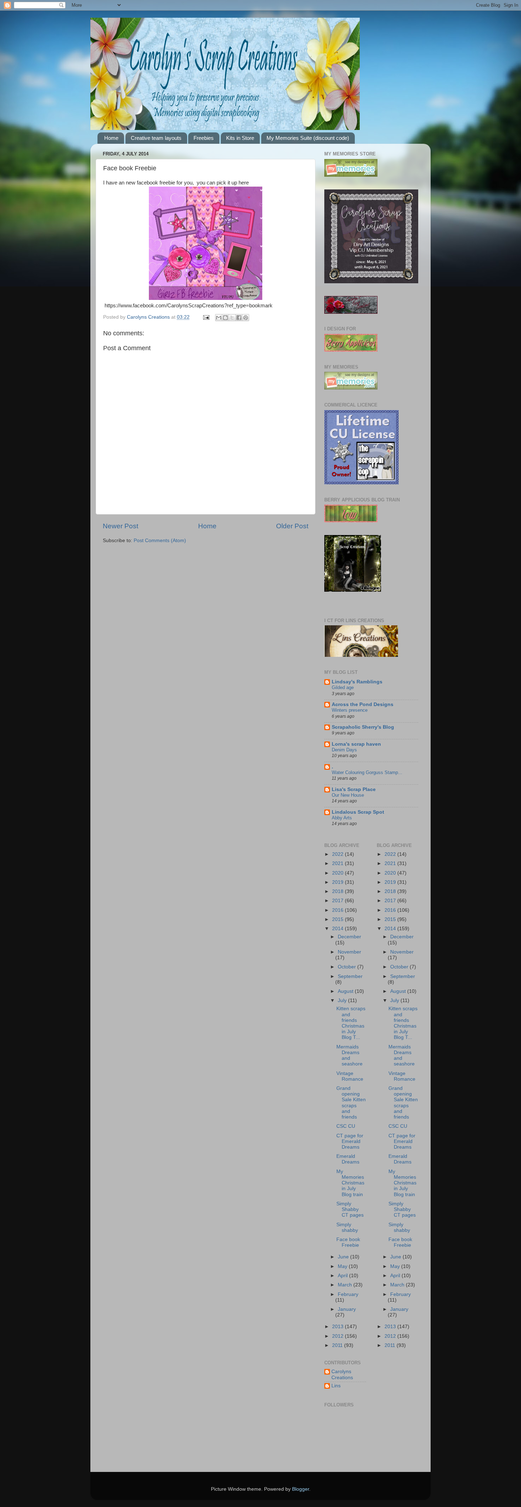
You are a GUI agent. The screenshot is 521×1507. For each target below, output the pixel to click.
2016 (338, 910)
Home (111, 138)
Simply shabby (347, 1227)
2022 (338, 854)
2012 (338, 1336)
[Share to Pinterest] (245, 317)
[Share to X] (232, 317)
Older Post (292, 526)
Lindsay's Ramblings (357, 681)
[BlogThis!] (225, 317)
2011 (338, 1345)
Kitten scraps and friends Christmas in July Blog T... (350, 1023)
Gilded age (343, 687)
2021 (338, 863)
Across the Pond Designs (362, 704)
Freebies (204, 138)
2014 (338, 928)
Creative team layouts (156, 138)
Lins (336, 1385)
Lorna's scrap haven (356, 744)
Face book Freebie (348, 1242)
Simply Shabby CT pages (350, 1209)
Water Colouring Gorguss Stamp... (367, 772)
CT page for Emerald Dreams (349, 1141)
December (349, 936)
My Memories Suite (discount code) (308, 138)
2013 (338, 1326)
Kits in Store (240, 138)
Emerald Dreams (347, 1159)
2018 (338, 891)
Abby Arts (342, 817)
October (347, 966)
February (348, 1294)
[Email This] (218, 317)
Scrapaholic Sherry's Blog (363, 727)
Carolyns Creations (342, 1374)
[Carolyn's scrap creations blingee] (352, 590)
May (343, 1266)
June (344, 1256)
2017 (338, 900)
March (345, 1284)
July (343, 1000)
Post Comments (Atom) (160, 540)
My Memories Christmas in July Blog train (350, 1183)
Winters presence (350, 710)
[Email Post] (206, 317)
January (347, 1309)
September (350, 976)
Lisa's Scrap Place (354, 789)
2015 (338, 919)
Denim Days (344, 749)
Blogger (300, 1489)
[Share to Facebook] (238, 317)
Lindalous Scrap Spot (358, 812)
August (346, 991)
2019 (338, 882)
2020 (338, 873)
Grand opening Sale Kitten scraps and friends (351, 1103)
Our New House (348, 795)
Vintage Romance (349, 1076)
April (343, 1275)
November (349, 952)
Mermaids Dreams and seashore (349, 1055)
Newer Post (120, 526)
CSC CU (345, 1126)
